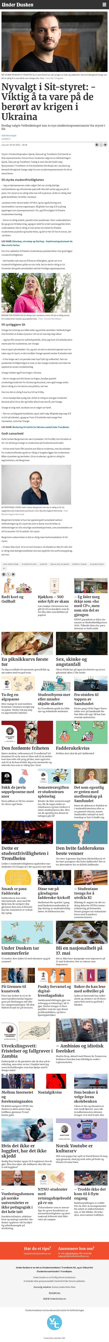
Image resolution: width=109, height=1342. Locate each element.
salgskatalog (71, 1253)
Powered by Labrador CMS (54, 1338)
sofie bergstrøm (10, 564)
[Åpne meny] (104, 4)
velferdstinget (97, 564)
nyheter (43, 564)
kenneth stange (79, 564)
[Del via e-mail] (105, 145)
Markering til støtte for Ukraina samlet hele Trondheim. (41, 427)
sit (4, 568)
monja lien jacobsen (60, 564)
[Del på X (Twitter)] (101, 145)
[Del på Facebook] (97, 145)
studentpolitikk (29, 564)
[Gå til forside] (49, 5)
